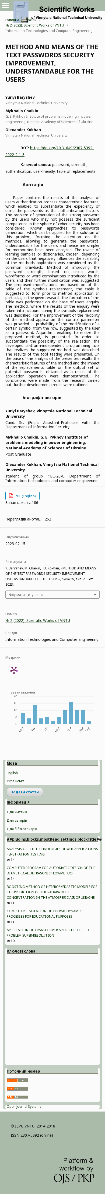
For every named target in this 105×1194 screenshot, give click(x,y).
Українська (15, 781)
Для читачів (17, 812)
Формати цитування (26, 594)
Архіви (31, 19)
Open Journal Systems (24, 1106)
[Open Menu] (5, 5)
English (12, 773)
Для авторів (17, 820)
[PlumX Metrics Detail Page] (14, 670)
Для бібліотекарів (22, 828)
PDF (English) (25, 495)
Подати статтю (24, 792)
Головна (12, 19)
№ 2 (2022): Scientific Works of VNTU (34, 25)
